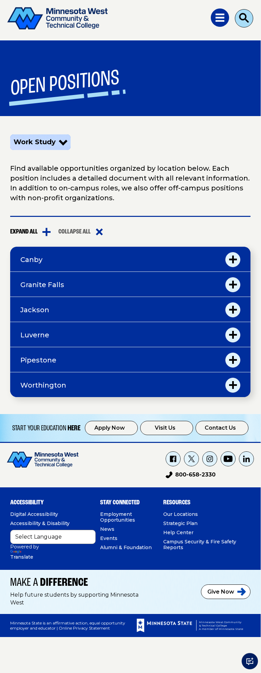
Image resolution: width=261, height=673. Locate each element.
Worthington (43, 385)
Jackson (34, 310)
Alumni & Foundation (126, 547)
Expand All (24, 231)
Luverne (34, 335)
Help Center (178, 532)
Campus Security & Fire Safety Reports (199, 544)
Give (220, 591)
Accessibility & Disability (40, 523)
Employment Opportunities (117, 517)
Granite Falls (42, 285)
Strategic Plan (180, 523)
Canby (31, 260)
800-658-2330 (191, 475)
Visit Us (165, 428)
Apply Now (109, 428)
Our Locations (180, 514)
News (107, 529)
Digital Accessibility (34, 514)
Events (108, 538)
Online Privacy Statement (84, 628)
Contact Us (220, 428)
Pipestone (38, 360)
